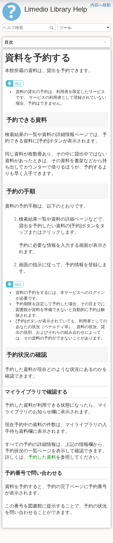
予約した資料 (42, 457)
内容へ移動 (100, 5)
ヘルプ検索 (52, 28)
